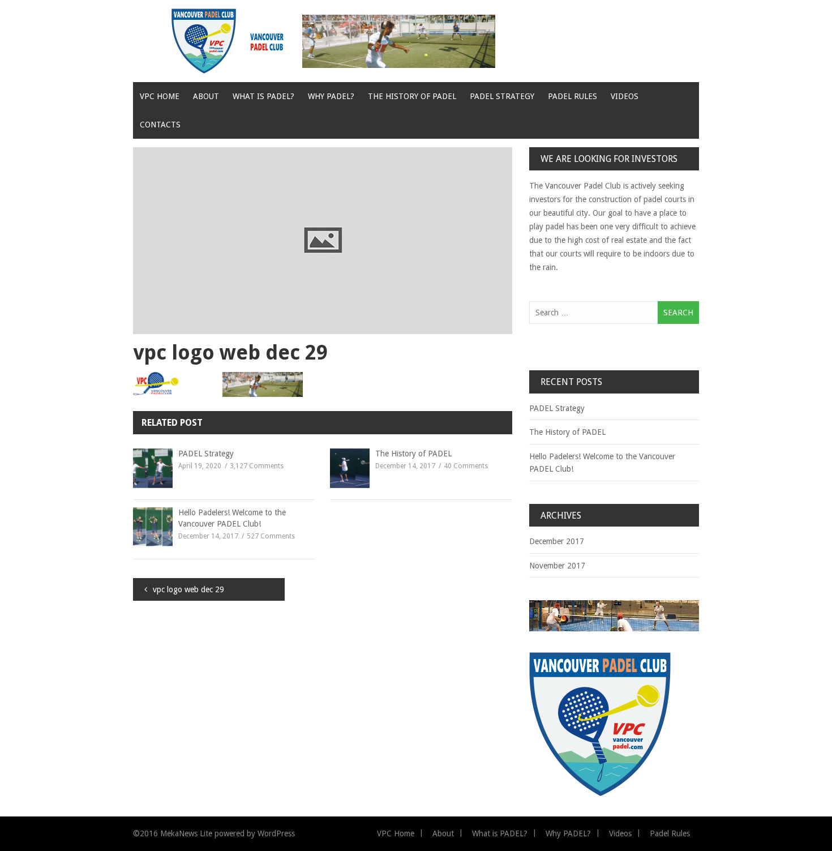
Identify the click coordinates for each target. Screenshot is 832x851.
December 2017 (556, 541)
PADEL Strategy (502, 96)
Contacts (160, 124)
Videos (624, 96)
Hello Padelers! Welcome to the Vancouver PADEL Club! (232, 518)
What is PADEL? (263, 96)
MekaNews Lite (186, 833)
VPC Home (159, 96)
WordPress (276, 833)
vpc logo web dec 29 (188, 589)
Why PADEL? (331, 96)
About (206, 96)
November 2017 (557, 565)
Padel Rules (572, 96)
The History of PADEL (412, 96)
